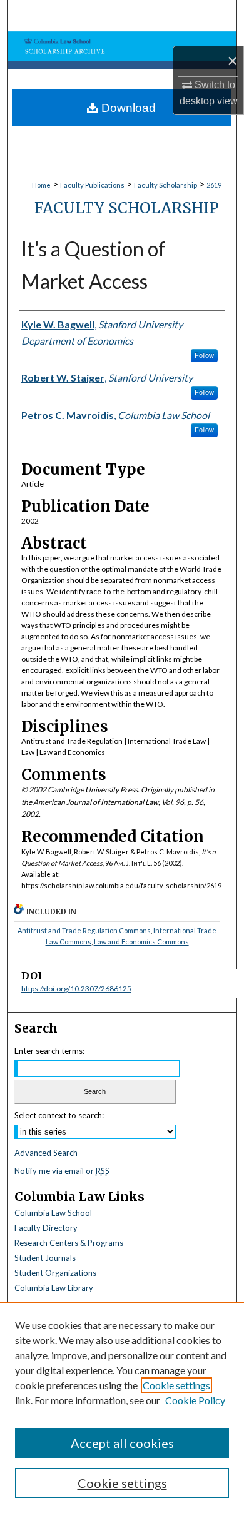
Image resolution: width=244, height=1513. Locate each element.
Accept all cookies (122, 1442)
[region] (122, 1407)
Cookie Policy (195, 1400)
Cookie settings (176, 1385)
